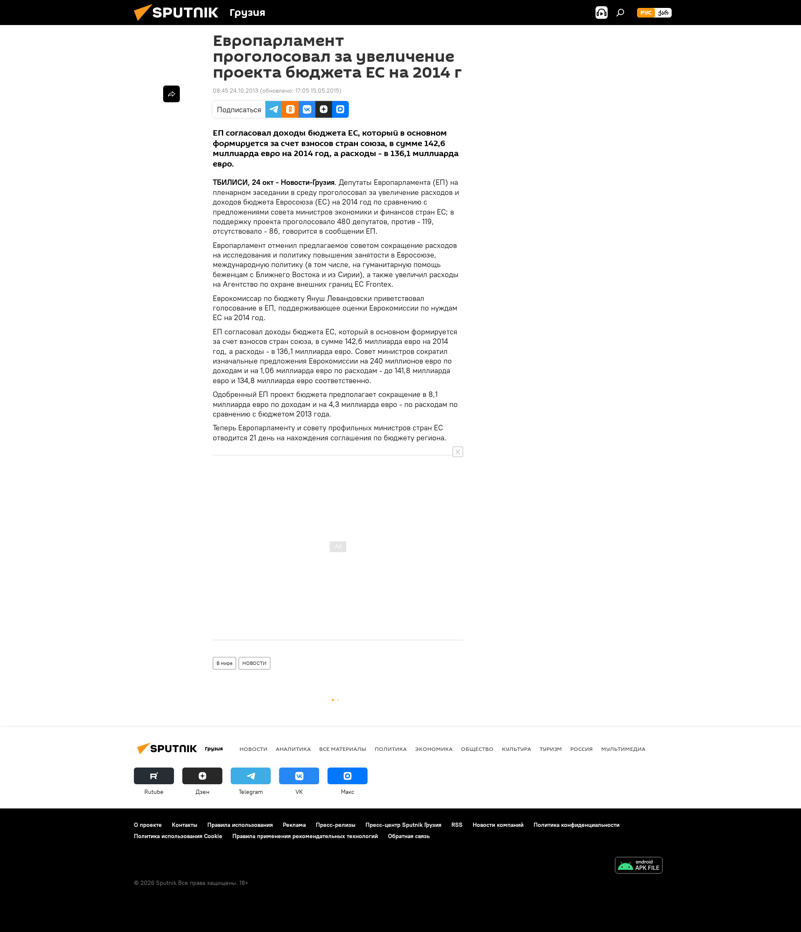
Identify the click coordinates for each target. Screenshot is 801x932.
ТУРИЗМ (550, 749)
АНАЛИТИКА (293, 749)
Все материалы (342, 749)
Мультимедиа (623, 749)
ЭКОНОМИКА (434, 749)
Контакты (184, 824)
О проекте (148, 824)
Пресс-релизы (335, 824)
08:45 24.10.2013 (235, 90)
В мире (224, 663)
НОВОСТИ (254, 663)
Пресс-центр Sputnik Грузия (403, 824)
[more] (171, 94)
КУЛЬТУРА (516, 749)
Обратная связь (409, 836)
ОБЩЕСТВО (477, 749)
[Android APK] (638, 866)
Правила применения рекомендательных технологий (305, 836)
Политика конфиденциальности (577, 824)
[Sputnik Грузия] (179, 23)
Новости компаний (498, 824)
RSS (457, 824)
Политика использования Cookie (178, 836)
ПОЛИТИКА (391, 749)
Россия (581, 749)
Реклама (294, 824)
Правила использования (240, 824)
